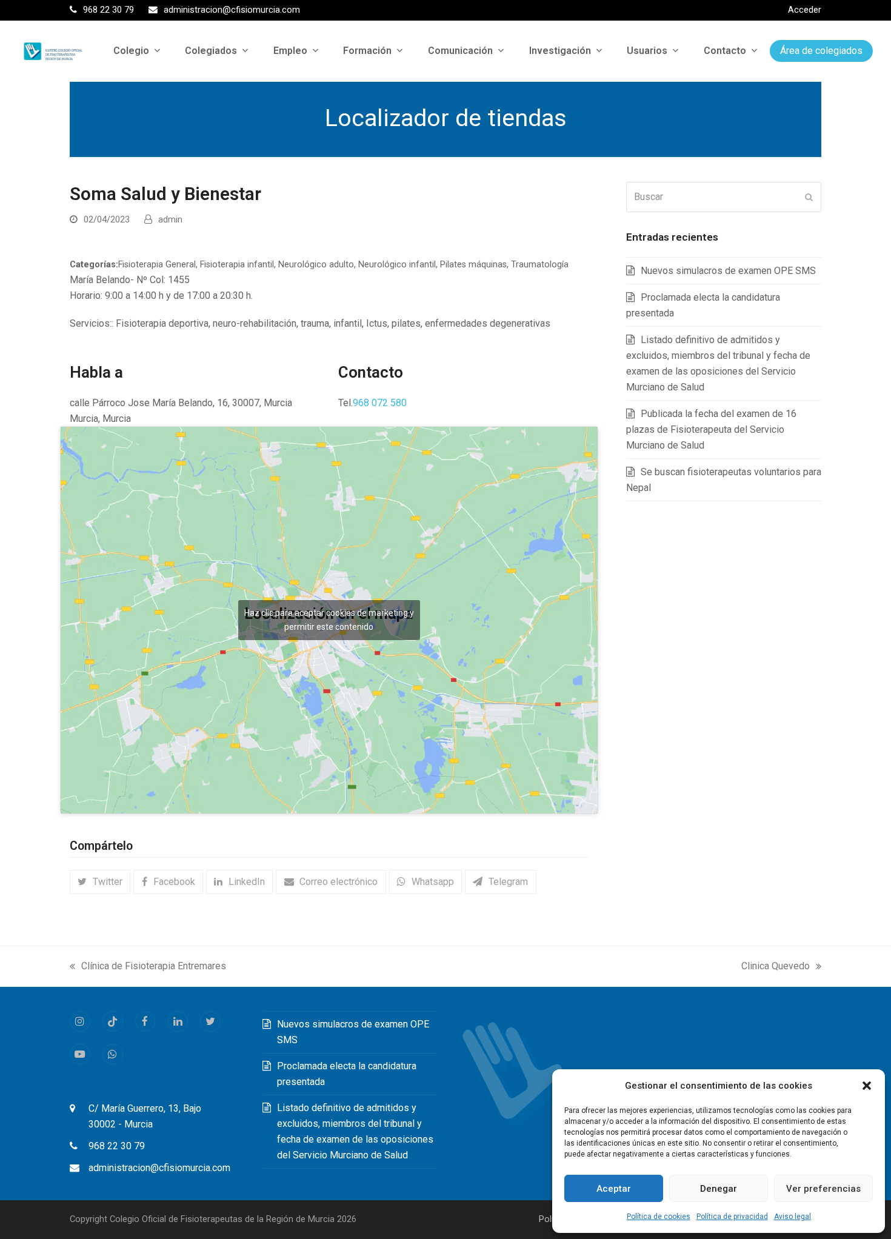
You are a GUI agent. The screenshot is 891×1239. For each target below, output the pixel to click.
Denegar (718, 1188)
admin (170, 219)
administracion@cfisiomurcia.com (159, 1168)
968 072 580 (380, 403)
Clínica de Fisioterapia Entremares (148, 967)
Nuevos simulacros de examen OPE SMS (728, 270)
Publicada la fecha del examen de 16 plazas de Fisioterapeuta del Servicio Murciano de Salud (711, 429)
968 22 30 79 (116, 1146)
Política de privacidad (732, 1216)
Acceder (804, 9)
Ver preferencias (823, 1188)
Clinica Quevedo (775, 967)
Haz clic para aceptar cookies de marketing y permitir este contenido (329, 620)
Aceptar (613, 1188)
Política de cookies (658, 1216)
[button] (867, 1086)
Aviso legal (792, 1216)
